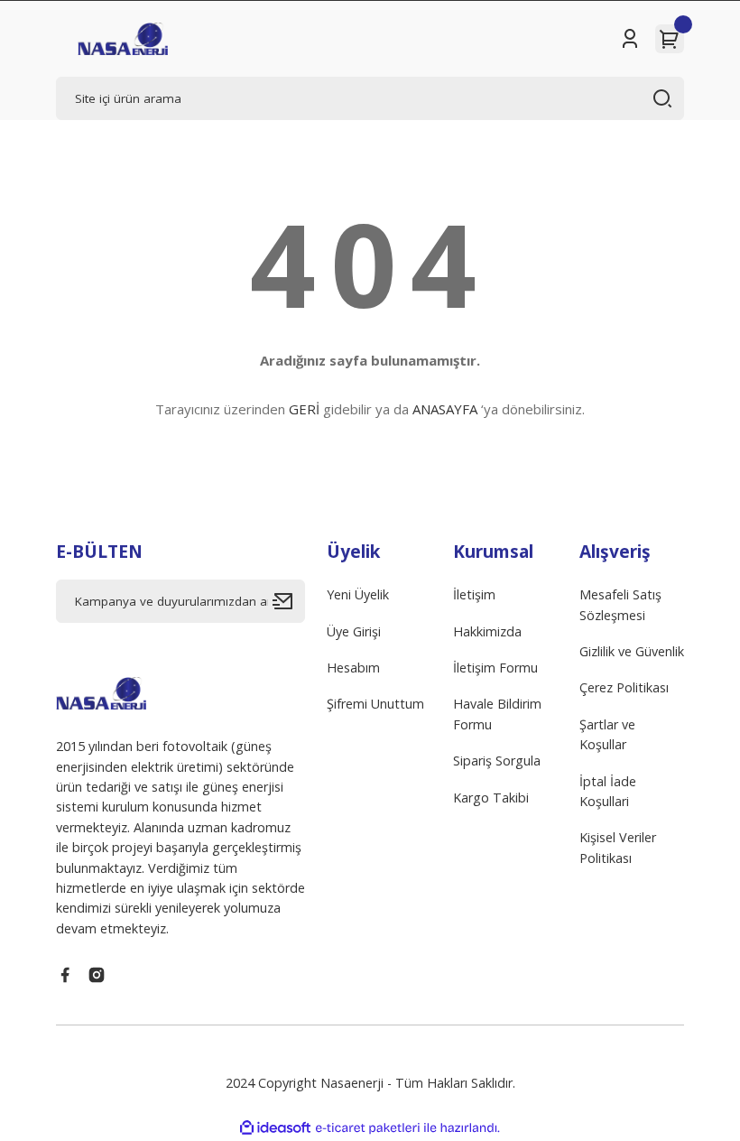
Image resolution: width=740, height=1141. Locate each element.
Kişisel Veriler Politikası (617, 847)
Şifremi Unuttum (375, 703)
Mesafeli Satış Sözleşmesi (620, 604)
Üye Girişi (354, 631)
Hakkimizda (487, 631)
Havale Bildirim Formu (497, 713)
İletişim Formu (495, 667)
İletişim (474, 594)
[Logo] (123, 39)
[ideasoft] (275, 1128)
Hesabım (353, 667)
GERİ (304, 409)
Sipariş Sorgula (497, 760)
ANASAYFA (444, 409)
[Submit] (289, 601)
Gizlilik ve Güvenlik (631, 651)
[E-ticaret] (368, 1128)
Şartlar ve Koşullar (607, 734)
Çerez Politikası (624, 687)
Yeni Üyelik (358, 594)
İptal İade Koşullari (607, 791)
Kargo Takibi (491, 797)
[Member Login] (629, 38)
